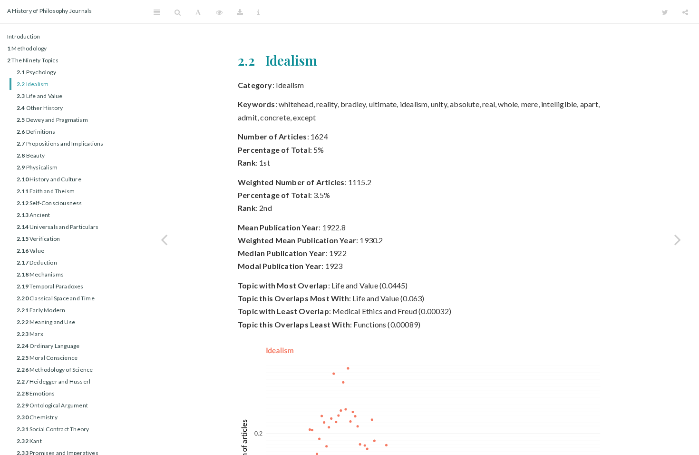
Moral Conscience (47, 357)
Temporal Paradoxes (50, 286)
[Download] (240, 12)
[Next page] (677, 239)
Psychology (36, 72)
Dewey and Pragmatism (52, 119)
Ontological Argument (52, 405)
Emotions (36, 393)
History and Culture (49, 179)
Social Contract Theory (53, 429)
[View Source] (219, 12)
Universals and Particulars (57, 226)
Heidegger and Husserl (53, 381)
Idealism (33, 84)
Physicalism (37, 167)
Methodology (27, 48)
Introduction (23, 36)
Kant (29, 441)
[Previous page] (164, 239)
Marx (30, 333)
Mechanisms (40, 274)
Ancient (33, 214)
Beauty (31, 155)
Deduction (37, 262)
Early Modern (41, 310)
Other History (40, 107)
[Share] (685, 12)
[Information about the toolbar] (258, 12)
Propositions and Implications (60, 143)
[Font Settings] (198, 12)
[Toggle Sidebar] (156, 12)
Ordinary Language (48, 345)
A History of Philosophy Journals (49, 10)
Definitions (36, 131)
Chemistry (37, 417)
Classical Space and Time (56, 298)
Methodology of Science (55, 369)
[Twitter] (665, 12)
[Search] (177, 12)
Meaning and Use (46, 322)
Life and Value (40, 95)
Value (30, 250)
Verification (38, 238)
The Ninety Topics (32, 60)
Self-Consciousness (49, 203)
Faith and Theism (46, 191)
